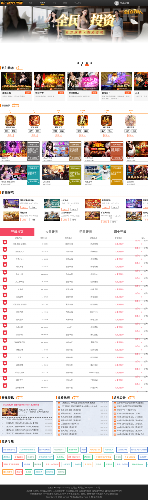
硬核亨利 (87, 457)
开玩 (24, 207)
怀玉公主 (109, 464)
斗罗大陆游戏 (130, 457)
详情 (33, 207)
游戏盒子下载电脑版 (11, 464)
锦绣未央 (37, 464)
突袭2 (84, 449)
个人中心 (77, 3)
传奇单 (118, 457)
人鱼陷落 (26, 464)
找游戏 (42, 2)
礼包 (54, 3)
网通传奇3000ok (137, 464)
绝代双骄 (31, 457)
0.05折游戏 (66, 464)
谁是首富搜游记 (74, 457)
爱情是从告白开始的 (139, 449)
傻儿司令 (88, 464)
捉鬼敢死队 (19, 457)
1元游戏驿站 (122, 449)
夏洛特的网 (72, 449)
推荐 (30, 3)
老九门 (19, 472)
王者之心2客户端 (52, 464)
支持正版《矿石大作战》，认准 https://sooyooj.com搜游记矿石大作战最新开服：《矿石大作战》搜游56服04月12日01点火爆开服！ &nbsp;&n (34, 413)
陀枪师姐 (49, 472)
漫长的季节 (7, 472)
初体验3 (78, 464)
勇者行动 (60, 457)
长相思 (28, 472)
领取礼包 (137, 244)
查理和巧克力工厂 (46, 457)
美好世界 (38, 472)
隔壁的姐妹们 (59, 449)
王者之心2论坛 (122, 464)
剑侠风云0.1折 (95, 449)
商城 (65, 3)
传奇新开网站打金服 (103, 457)
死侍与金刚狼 (44, 449)
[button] (78, 63)
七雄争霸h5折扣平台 (27, 449)
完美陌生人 (109, 449)
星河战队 (6, 457)
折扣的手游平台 (9, 449)
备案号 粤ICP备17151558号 (59, 488)
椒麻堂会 (61, 472)
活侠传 (98, 464)
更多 (18, 68)
